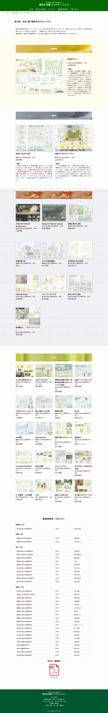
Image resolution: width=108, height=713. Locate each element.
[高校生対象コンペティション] (54, 4)
